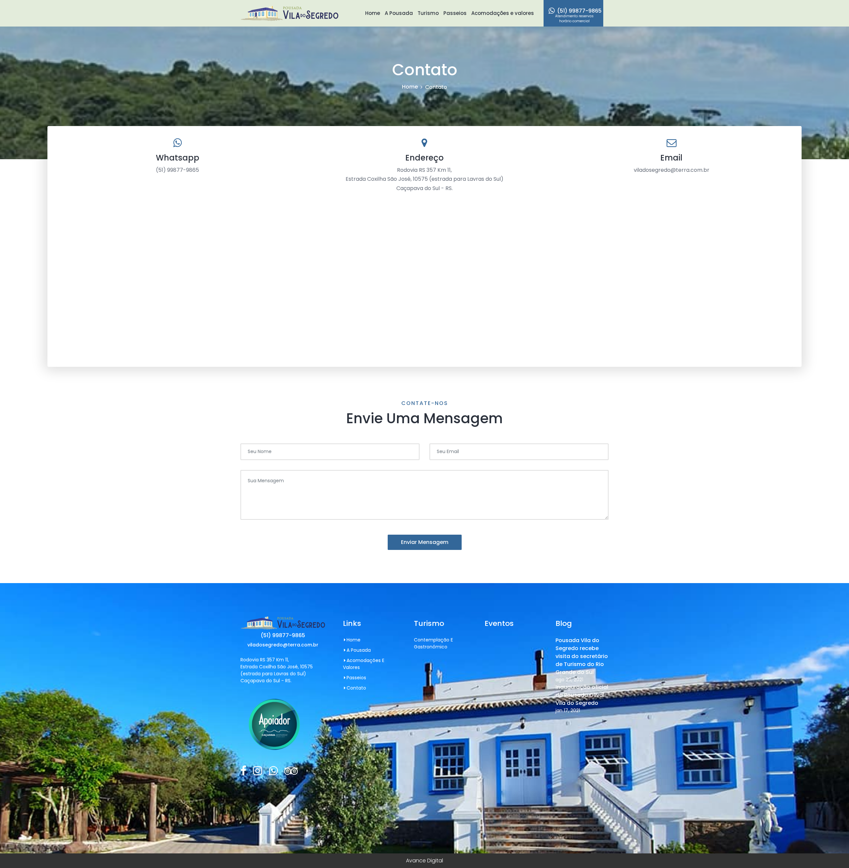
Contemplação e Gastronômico (433, 643)
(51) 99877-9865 (578, 15)
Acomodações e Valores (363, 664)
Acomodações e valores (502, 13)
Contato (356, 688)
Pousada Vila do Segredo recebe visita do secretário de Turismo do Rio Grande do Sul (581, 656)
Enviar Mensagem (424, 542)
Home (372, 13)
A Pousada (399, 13)
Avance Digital (424, 860)
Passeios (455, 13)
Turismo (428, 13)
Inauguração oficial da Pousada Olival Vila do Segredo (581, 695)
